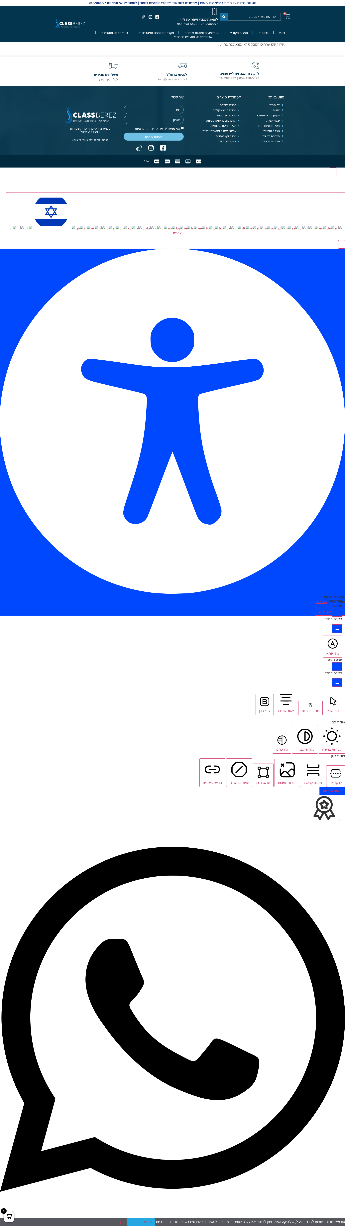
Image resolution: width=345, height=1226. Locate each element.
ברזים (265, 33)
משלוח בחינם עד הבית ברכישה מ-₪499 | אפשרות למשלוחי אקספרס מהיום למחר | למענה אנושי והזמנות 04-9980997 (172, 3)
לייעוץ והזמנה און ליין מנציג (239, 73)
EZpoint (76, 140)
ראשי (282, 33)
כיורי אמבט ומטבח (116, 33)
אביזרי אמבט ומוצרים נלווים (194, 37)
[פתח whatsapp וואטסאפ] (172, 1215)
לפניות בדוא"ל (177, 74)
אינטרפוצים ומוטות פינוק (203, 33)
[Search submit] (224, 17)
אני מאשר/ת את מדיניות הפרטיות (157, 128)
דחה (134, 1222)
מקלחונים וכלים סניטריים (158, 33)
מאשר (147, 1222)
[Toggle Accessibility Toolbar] (333, 172)
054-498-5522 (187, 24)
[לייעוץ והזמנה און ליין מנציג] (255, 65)
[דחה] (123, 1223)
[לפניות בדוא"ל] (182, 65)
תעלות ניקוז (240, 33)
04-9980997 (209, 24)
